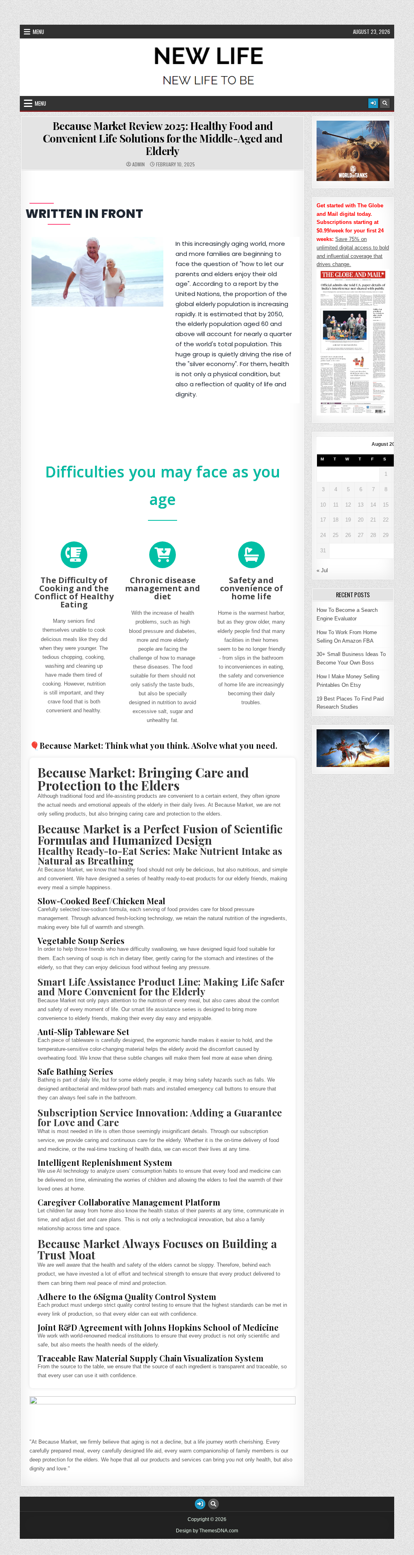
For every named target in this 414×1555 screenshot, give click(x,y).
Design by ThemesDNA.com (207, 1531)
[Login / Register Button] (373, 103)
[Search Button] (385, 103)
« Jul (322, 570)
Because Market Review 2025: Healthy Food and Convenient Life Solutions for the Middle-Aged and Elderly (163, 138)
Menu (38, 32)
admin (138, 164)
